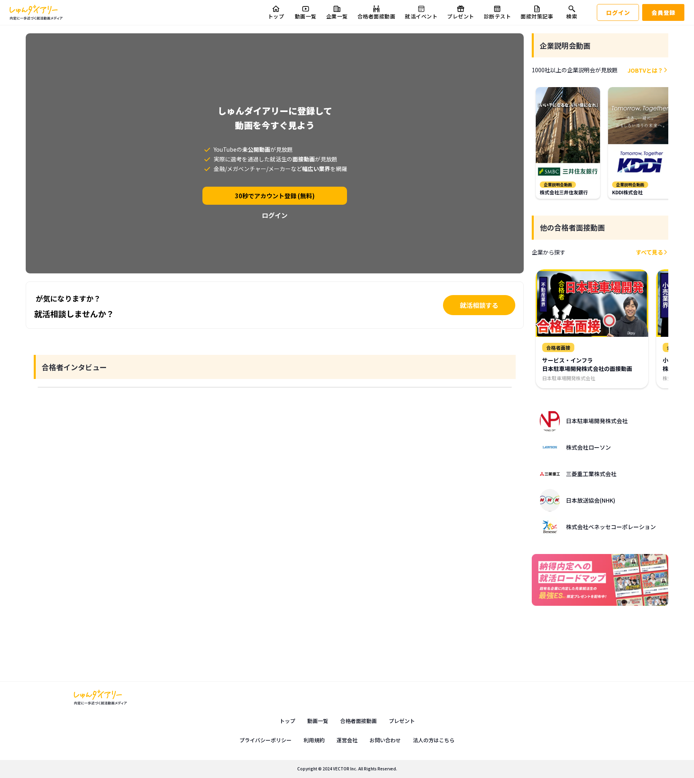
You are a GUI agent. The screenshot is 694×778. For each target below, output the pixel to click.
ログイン (618, 12)
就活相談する (479, 305)
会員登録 (663, 12)
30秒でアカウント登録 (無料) (275, 195)
